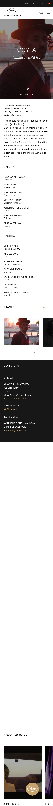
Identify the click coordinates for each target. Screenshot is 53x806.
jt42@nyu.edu (11, 409)
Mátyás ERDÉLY (13, 200)
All (44, 307)
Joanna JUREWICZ (14, 177)
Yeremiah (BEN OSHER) (17, 208)
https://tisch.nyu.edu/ (15, 398)
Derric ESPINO (12, 223)
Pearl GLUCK (11, 184)
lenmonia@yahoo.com (15, 430)
